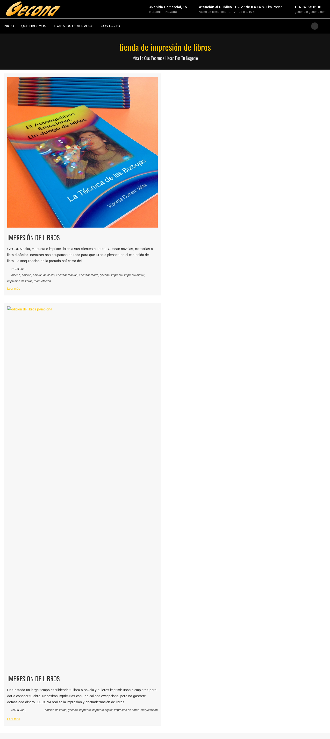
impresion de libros (19, 281)
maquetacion (42, 281)
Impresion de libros (33, 678)
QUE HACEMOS (33, 26)
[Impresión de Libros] (82, 152)
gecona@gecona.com (310, 12)
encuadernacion (67, 275)
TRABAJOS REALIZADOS (73, 26)
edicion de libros (44, 275)
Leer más (13, 288)
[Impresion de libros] (82, 487)
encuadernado (88, 275)
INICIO (9, 26)
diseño (15, 275)
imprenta (117, 275)
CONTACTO (110, 26)
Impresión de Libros (33, 237)
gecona (105, 275)
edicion (26, 275)
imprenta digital (134, 275)
